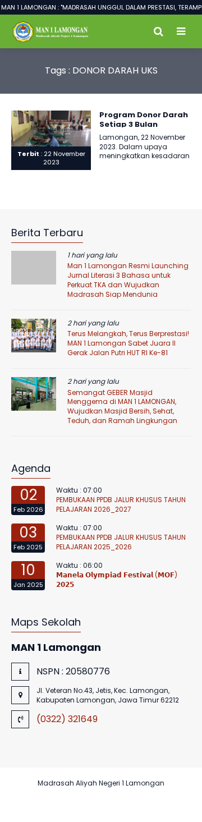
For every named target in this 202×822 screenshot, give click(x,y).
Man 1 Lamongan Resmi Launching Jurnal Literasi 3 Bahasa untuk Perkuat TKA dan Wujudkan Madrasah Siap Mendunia (128, 280)
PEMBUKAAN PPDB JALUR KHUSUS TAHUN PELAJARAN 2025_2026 (121, 542)
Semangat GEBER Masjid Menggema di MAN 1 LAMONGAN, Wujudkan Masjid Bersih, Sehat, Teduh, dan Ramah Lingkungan (122, 406)
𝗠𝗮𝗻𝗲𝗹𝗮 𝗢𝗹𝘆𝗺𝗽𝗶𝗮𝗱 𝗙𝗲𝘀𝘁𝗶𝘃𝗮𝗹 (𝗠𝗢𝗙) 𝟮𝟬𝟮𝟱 (116, 579)
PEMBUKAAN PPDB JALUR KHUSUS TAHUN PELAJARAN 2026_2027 (121, 504)
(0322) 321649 (67, 719)
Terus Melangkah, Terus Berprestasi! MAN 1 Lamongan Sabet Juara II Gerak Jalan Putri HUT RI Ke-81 (128, 343)
